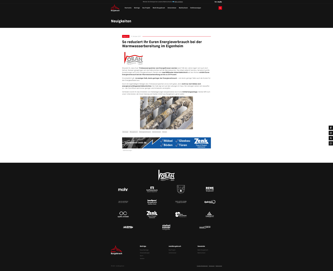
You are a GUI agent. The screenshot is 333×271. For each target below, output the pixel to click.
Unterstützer (172, 8)
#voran (165, 132)
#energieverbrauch (145, 132)
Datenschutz (219, 266)
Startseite (128, 8)
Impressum (212, 266)
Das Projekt (146, 8)
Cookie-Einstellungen (202, 266)
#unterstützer (156, 132)
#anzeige (125, 132)
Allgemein (126, 36)
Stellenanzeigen (195, 8)
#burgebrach (134, 132)
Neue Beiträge (144, 250)
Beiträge (137, 8)
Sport (141, 255)
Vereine (142, 258)
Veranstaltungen (145, 253)
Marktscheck (183, 8)
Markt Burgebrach (159, 8)
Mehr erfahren (178, 2)
